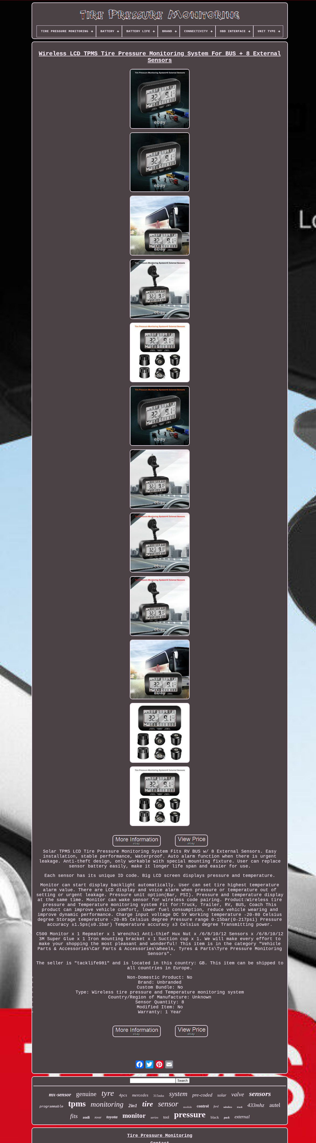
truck (239, 1107)
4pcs (123, 1095)
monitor (134, 1115)
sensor (168, 1103)
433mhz (255, 1105)
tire (147, 1104)
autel (274, 1105)
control (203, 1106)
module (187, 1106)
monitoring (107, 1104)
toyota (112, 1116)
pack (227, 1117)
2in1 (132, 1105)
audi (86, 1117)
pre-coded (202, 1095)
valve (237, 1094)
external (242, 1116)
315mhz (158, 1096)
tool (166, 1117)
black (215, 1117)
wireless (227, 1106)
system (178, 1094)
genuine (86, 1094)
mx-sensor (60, 1095)
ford (216, 1106)
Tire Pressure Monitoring (159, 1135)
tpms (77, 1103)
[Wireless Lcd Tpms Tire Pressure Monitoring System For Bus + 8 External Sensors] (159, 99)
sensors (260, 1094)
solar (221, 1095)
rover (98, 1117)
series (154, 1117)
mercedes (140, 1095)
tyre (107, 1093)
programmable (51, 1106)
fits (74, 1116)
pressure (190, 1114)
